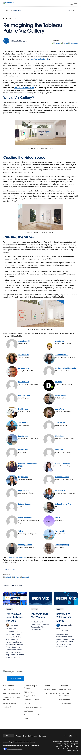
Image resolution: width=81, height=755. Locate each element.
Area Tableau (28, 711)
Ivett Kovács (23, 409)
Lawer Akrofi (23, 450)
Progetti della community (33, 707)
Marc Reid (59, 450)
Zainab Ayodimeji (62, 545)
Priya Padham (23, 490)
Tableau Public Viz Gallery (17, 557)
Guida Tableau (64, 699)
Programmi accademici (32, 715)
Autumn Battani (61, 355)
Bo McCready (23, 368)
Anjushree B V (23, 355)
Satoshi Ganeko (24, 504)
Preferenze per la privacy (15, 749)
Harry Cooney (60, 395)
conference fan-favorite (40, 59)
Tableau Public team (19, 41)
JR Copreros (23, 422)
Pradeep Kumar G (62, 477)
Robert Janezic (61, 490)
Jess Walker (59, 409)
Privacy (32, 742)
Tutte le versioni (65, 703)
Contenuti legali (8, 742)
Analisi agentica (8, 689)
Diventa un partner (50, 693)
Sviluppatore (32, 736)
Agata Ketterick (24, 341)
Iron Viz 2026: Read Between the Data (14, 617)
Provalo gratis (15, 678)
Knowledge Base (65, 689)
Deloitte (58, 382)
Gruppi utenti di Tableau (32, 696)
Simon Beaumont (25, 517)
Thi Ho (20, 531)
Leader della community (32, 700)
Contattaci (7, 707)
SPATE (57, 517)
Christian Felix (23, 382)
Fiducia (18, 736)
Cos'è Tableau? (9, 685)
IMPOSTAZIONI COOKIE (32, 745)
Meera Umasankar (62, 463)
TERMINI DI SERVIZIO (22, 742)
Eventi (26, 719)
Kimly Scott (59, 436)
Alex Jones (59, 341)
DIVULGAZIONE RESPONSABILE (13, 745)
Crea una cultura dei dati (12, 693)
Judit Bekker (60, 422)
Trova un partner (50, 689)
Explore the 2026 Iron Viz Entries (63, 617)
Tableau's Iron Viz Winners (39, 615)
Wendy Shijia (60, 531)
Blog (10, 10)
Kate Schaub (23, 436)
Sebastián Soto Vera (63, 504)
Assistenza (63, 685)
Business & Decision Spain (65, 368)
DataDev (27, 703)
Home (6, 10)
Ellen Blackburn (24, 395)
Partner (47, 685)
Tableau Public (17, 10)
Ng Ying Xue (23, 477)
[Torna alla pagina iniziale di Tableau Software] (10, 2)
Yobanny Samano (25, 545)
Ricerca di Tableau (9, 703)
